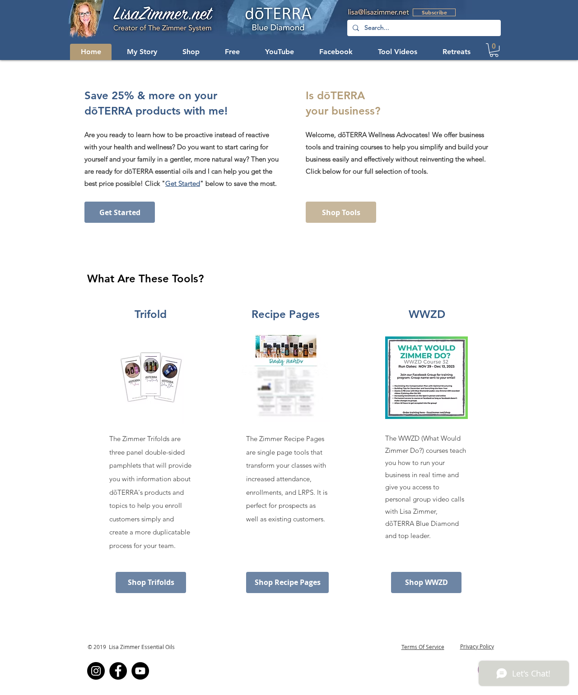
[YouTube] (140, 671)
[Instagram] (96, 671)
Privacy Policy (477, 646)
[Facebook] (118, 671)
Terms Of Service (422, 646)
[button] (336, 52)
